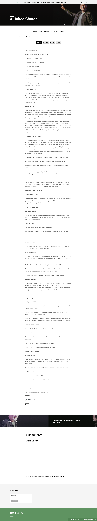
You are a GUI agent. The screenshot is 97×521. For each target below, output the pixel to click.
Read (53, 42)
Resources (57, 2)
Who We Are (43, 2)
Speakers (79, 24)
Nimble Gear (63, 2)
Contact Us (34, 2)
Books (74, 24)
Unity (56, 31)
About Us (28, 2)
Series (69, 24)
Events (52, 2)
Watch (39, 42)
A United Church (25, 24)
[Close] (95, 519)
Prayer (48, 2)
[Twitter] (13, 513)
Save (59, 42)
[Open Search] (81, 2)
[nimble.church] (22, 513)
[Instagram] (84, 2)
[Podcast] (20, 513)
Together (62, 31)
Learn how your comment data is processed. (54, 476)
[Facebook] (86, 2)
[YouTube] (16, 513)
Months (84, 24)
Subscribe (13, 495)
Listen (46, 42)
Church (19, 24)
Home (24, 2)
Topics (64, 24)
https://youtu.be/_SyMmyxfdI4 (23, 37)
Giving (38, 2)
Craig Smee (46, 31)
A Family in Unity (12, 421)
